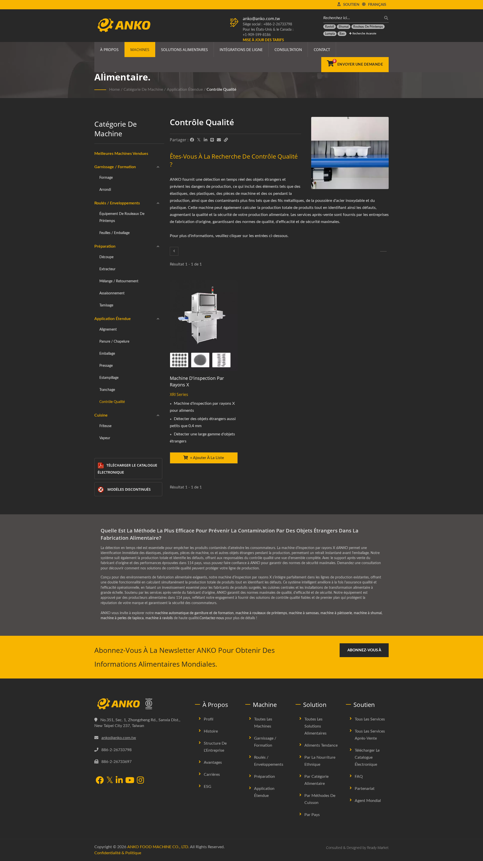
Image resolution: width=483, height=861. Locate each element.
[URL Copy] (225, 140)
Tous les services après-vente (370, 734)
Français (377, 5)
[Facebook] (191, 140)
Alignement (108, 329)
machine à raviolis (159, 618)
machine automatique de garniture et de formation (194, 613)
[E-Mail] (218, 140)
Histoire (211, 731)
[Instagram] (140, 780)
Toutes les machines (263, 722)
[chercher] (385, 18)
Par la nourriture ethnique (319, 760)
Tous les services (370, 719)
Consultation (288, 49)
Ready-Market (378, 847)
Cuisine (101, 415)
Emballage (107, 353)
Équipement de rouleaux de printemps (121, 217)
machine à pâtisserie (336, 613)
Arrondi (105, 190)
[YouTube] (129, 780)
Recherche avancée (364, 33)
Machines (139, 49)
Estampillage (108, 378)
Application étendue (185, 89)
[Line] (212, 140)
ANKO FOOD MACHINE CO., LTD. (158, 847)
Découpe (106, 257)
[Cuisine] (383, 251)
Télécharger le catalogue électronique (127, 469)
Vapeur (104, 438)
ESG (207, 787)
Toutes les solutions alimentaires (315, 726)
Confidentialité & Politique (117, 853)
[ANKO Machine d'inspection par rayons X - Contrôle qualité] (350, 154)
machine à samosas (304, 613)
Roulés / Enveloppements (117, 203)
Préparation (104, 246)
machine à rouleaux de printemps (261, 613)
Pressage (106, 366)
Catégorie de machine (143, 89)
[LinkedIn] (205, 140)
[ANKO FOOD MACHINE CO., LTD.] (140, 704)
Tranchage (107, 390)
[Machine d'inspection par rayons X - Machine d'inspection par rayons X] (204, 325)
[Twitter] (198, 140)
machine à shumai (368, 613)
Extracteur (107, 269)
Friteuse (105, 426)
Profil (208, 719)
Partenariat (365, 789)
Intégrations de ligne (241, 49)
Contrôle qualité (221, 89)
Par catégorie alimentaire (316, 780)
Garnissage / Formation (115, 167)
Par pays (312, 815)
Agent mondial (368, 801)
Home (114, 89)
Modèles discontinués (129, 489)
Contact (322, 49)
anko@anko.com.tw (261, 18)
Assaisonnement (112, 293)
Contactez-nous (211, 618)
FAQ (359, 777)
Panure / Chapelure (114, 341)
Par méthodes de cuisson (319, 799)
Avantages (213, 762)
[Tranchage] (174, 251)
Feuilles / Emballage (114, 233)
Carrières (212, 775)
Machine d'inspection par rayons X (197, 381)
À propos (109, 49)
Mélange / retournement (118, 281)
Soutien (351, 5)
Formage (106, 177)
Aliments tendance (321, 745)
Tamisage (106, 305)
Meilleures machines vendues (121, 154)
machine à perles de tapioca (122, 618)
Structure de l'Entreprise (215, 746)
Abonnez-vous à (364, 650)
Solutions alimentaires (184, 49)
